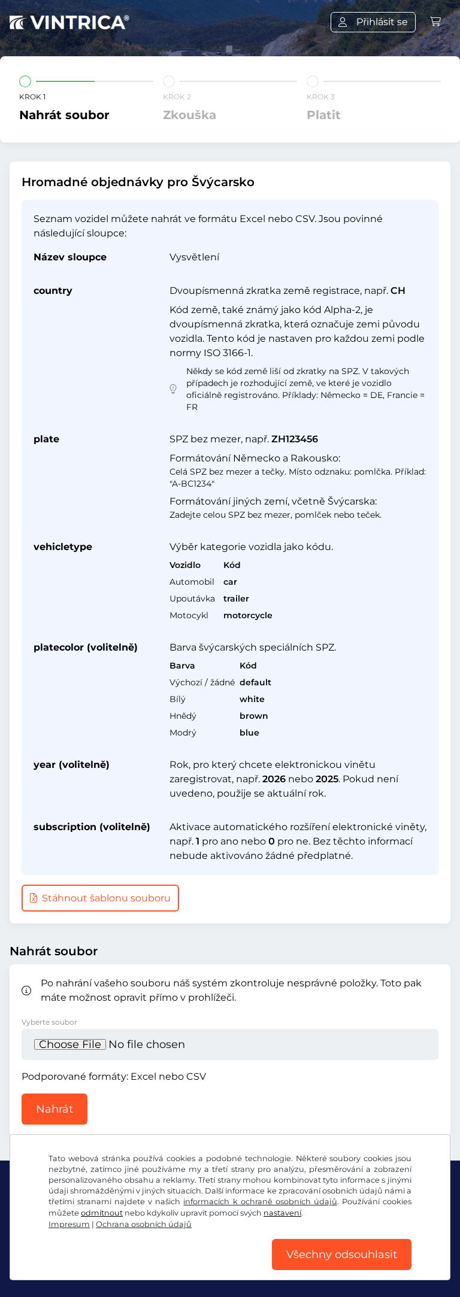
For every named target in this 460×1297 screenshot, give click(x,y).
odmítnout (102, 1212)
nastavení (282, 1212)
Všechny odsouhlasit (341, 1254)
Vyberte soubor (49, 1021)
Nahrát (54, 1109)
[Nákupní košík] (435, 22)
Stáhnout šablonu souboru (105, 898)
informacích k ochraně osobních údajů (260, 1201)
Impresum (69, 1224)
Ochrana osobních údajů (144, 1224)
